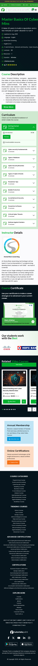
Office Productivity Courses (19, 497)
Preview (6, 137)
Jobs (26, 5)
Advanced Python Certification (19, 549)
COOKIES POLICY (16, 625)
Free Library (34, 5)
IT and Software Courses (19, 491)
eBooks (19, 601)
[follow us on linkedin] (24, 638)
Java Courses (19, 512)
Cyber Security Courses (19, 484)
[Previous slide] (30, 409)
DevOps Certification (19, 571)
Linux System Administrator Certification (19, 586)
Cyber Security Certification (19, 583)
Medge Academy (10, 393)
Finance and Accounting (19, 482)
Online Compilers (15, 5)
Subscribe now (15, 439)
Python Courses (19, 510)
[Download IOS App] (26, 644)
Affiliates (19, 607)
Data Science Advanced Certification (19, 542)
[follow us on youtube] (18, 638)
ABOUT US (6, 620)
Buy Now (12, 401)
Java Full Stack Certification (19, 555)
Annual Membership (19, 605)
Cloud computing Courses (19, 525)
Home (5, 5)
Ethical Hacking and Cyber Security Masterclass (12, 390)
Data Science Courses (19, 523)
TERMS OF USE (9, 623)
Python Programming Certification (19, 579)
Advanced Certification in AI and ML (19, 553)
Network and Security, (21, 47)
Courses (19, 597)
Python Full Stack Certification (19, 558)
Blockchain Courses (19, 532)
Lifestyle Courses (18, 493)
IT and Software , (9, 47)
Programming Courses (19, 480)
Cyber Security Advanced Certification (19, 551)
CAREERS (19, 620)
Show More (8, 107)
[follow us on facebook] (8, 638)
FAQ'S (23, 625)
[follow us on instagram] (29, 638)
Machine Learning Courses (19, 521)
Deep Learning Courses (19, 519)
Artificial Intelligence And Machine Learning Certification (19, 588)
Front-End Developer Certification (19, 575)
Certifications (19, 599)
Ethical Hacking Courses (19, 527)
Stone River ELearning (10, 40)
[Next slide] (34, 409)
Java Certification (19, 581)
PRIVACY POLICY (18, 623)
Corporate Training (19, 612)
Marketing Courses (19, 486)
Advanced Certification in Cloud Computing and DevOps (19, 545)
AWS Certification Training (19, 577)
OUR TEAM (12, 620)
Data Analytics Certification (19, 560)
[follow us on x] (13, 638)
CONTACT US (30, 620)
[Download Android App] (11, 644)
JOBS (24, 620)
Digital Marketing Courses (19, 499)
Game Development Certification (19, 573)
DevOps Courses (19, 514)
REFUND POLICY (28, 623)
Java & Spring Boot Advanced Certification (19, 540)
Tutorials (19, 603)
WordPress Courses (19, 501)
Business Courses (19, 488)
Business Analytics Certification (18, 568)
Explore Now (14, 462)
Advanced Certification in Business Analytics (19, 547)
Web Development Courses (19, 495)
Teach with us (19, 614)
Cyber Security (33, 47)
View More (19, 364)
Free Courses (19, 609)
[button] (2, 409)
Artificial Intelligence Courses (19, 517)
